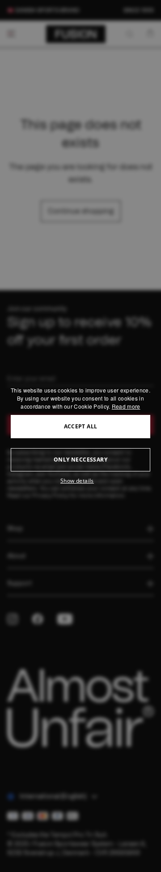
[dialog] (80, 436)
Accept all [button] (80, 426)
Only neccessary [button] (80, 459)
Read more (126, 406)
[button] (80, 481)
